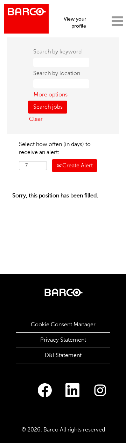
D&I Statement (63, 355)
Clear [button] (36, 119)
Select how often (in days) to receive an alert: (55, 148)
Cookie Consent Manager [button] (63, 324)
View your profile (75, 22)
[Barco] (26, 18)
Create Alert (77, 165)
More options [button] (51, 94)
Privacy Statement (63, 339)
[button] (108, 21)
